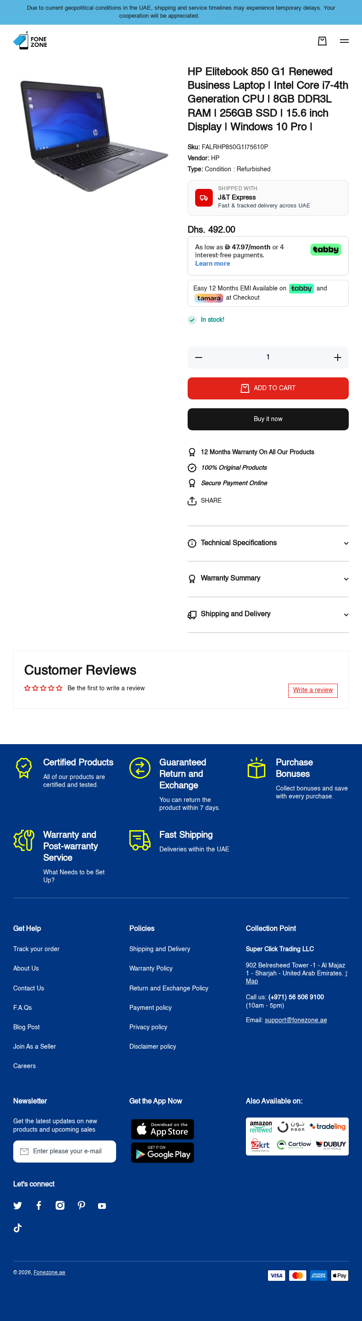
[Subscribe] (105, 1151)
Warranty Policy (151, 969)
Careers (24, 1066)
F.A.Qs (22, 1008)
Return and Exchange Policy (168, 989)
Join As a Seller (34, 1047)
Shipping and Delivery (159, 949)
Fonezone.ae (49, 1273)
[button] (322, 41)
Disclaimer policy (152, 1047)
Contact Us (28, 989)
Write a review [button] (313, 690)
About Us (26, 969)
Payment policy (150, 1008)
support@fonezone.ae (296, 1020)
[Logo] (31, 40)
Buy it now (268, 419)
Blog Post (26, 1027)
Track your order (36, 949)
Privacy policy (148, 1027)
